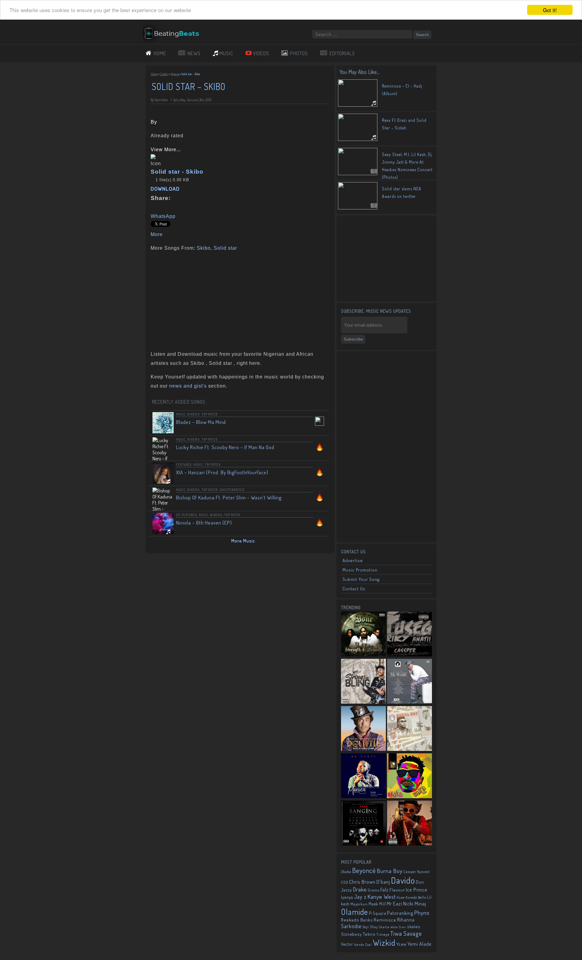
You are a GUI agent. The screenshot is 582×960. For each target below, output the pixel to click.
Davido (403, 880)
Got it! (550, 10)
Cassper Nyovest (416, 871)
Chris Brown (362, 881)
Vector (347, 944)
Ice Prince (416, 889)
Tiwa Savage (406, 933)
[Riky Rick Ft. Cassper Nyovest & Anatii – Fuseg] (409, 635)
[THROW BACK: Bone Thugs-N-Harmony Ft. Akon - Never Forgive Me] (363, 635)
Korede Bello (416, 897)
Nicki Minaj (414, 903)
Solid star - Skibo (177, 171)
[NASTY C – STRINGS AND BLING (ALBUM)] (363, 682)
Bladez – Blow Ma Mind (201, 422)
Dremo (374, 890)
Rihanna (406, 920)
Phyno (422, 912)
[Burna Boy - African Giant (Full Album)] (409, 729)
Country (164, 74)
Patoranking (400, 913)
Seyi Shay (370, 927)
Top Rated (210, 414)
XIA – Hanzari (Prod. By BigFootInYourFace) (222, 472)
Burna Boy (390, 871)
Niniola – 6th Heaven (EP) (204, 522)
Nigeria (175, 74)
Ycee (401, 944)
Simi (402, 927)
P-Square (377, 913)
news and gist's (188, 385)
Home (154, 74)
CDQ (344, 882)
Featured (184, 464)
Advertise (353, 560)
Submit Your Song (361, 579)
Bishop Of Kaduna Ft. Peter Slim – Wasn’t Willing (229, 497)
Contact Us (354, 589)
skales (413, 926)
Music (181, 414)
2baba (346, 871)
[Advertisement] (238, 299)
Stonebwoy (351, 934)
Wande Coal (363, 944)
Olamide (354, 912)
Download (165, 189)
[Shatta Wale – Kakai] (409, 776)
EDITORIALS (342, 53)
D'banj (383, 881)
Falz (384, 889)
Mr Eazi (394, 903)
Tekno (369, 934)
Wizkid (384, 942)
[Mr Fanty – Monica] (363, 776)
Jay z (360, 896)
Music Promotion (360, 570)
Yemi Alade (419, 944)
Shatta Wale (388, 927)
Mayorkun (359, 904)
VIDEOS (261, 53)
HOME (160, 53)
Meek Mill (377, 903)
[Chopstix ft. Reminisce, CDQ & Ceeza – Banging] (363, 824)
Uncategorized (232, 490)
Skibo (204, 248)
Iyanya (347, 897)
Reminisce (385, 920)
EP (178, 515)
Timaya (383, 934)
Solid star (225, 248)
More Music (243, 541)
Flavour (397, 890)
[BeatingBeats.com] (174, 40)
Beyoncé (364, 870)
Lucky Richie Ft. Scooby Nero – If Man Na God (225, 447)
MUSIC (226, 53)
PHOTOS (299, 53)
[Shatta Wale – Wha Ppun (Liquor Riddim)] (409, 824)
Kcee (401, 897)
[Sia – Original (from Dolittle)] (363, 729)
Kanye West (381, 896)
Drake (360, 889)
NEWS (194, 53)
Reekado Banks (357, 920)
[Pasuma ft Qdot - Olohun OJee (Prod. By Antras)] (409, 682)
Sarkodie (351, 926)
